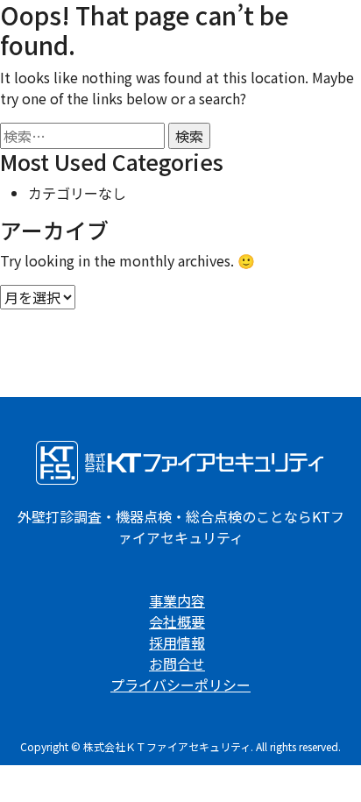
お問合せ (177, 663)
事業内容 (177, 600)
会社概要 (177, 621)
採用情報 (177, 642)
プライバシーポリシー (180, 684)
